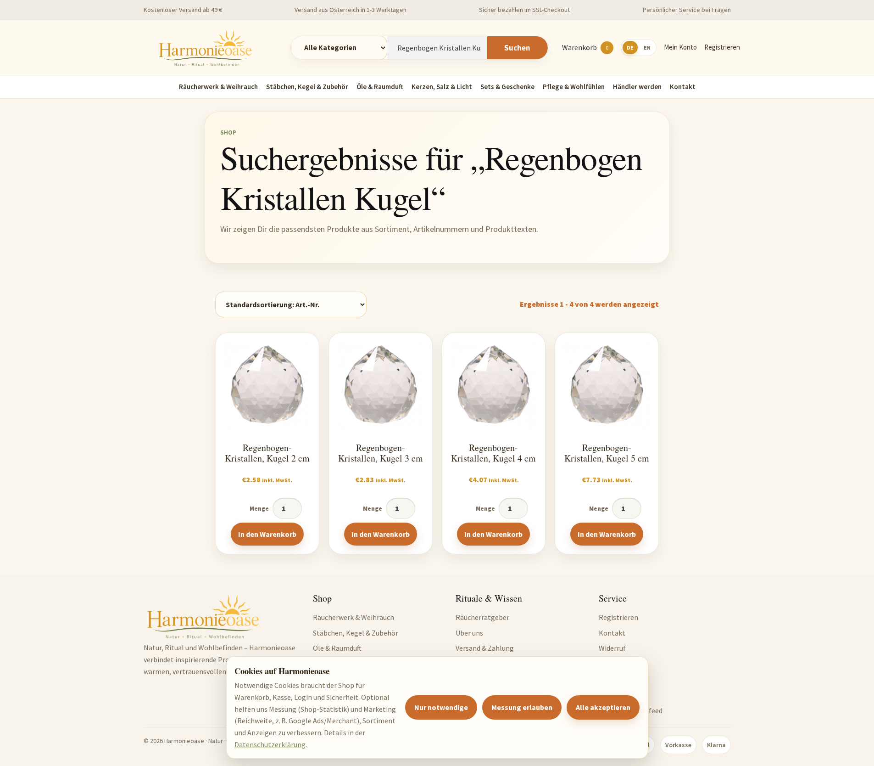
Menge (259, 509)
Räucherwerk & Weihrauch (218, 86)
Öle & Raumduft (379, 86)
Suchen (517, 48)
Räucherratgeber (482, 617)
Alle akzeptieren (603, 707)
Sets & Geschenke (507, 86)
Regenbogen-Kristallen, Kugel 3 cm (380, 453)
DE (630, 47)
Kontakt (683, 86)
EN (647, 47)
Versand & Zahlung (485, 648)
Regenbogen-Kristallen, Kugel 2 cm (267, 453)
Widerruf (612, 648)
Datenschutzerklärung (270, 744)
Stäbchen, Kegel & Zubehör (307, 86)
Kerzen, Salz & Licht (442, 86)
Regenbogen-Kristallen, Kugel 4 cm (493, 453)
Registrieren (722, 47)
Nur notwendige (441, 707)
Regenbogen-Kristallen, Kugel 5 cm (606, 453)
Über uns (469, 632)
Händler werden (637, 86)
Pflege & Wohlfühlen (574, 86)
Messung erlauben (521, 707)
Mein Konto (680, 47)
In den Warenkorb (267, 534)
